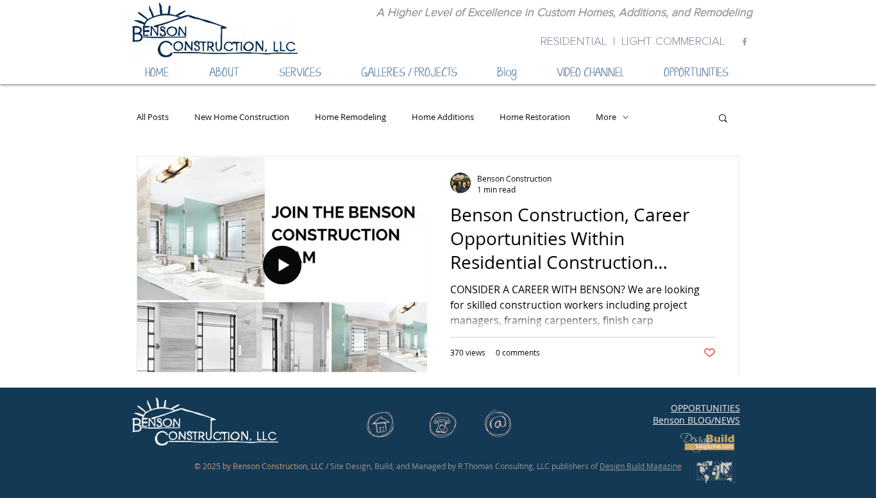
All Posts (153, 117)
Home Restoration (535, 117)
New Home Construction (241, 117)
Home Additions (443, 117)
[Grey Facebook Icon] (744, 42)
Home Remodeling (350, 117)
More (606, 117)
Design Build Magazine (641, 466)
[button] (723, 119)
